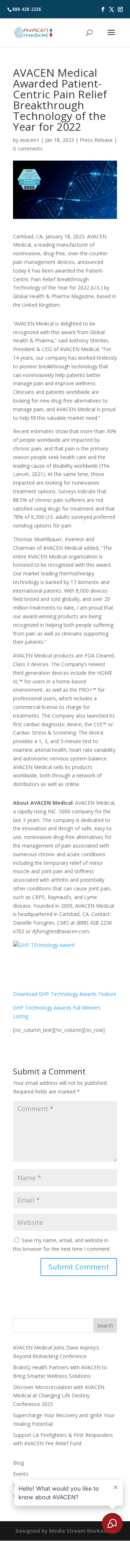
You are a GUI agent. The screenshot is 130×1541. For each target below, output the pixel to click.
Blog (18, 1462)
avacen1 (29, 139)
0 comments (28, 148)
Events (21, 1473)
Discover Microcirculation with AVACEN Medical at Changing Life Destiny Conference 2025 (58, 1396)
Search (105, 1325)
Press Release (96, 139)
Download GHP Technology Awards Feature (64, 993)
